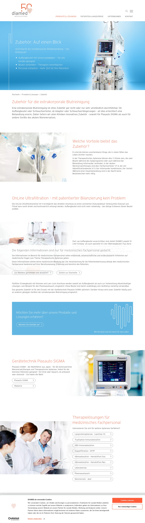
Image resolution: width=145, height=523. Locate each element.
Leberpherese (81, 467)
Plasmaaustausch (82, 473)
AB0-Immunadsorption (84, 445)
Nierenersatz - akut (83, 479)
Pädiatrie (18, 386)
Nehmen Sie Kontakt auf (28, 324)
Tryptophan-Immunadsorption (87, 439)
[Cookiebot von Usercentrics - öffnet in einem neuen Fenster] (13, 518)
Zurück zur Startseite (68, 272)
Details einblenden (35, 519)
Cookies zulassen (127, 500)
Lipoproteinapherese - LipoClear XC (90, 434)
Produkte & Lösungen (66, 16)
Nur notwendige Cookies (127, 506)
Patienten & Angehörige (92, 16)
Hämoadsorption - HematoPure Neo (90, 462)
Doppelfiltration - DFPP (85, 451)
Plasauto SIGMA (21, 380)
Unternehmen (114, 16)
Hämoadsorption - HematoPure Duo (90, 456)
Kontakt (129, 16)
